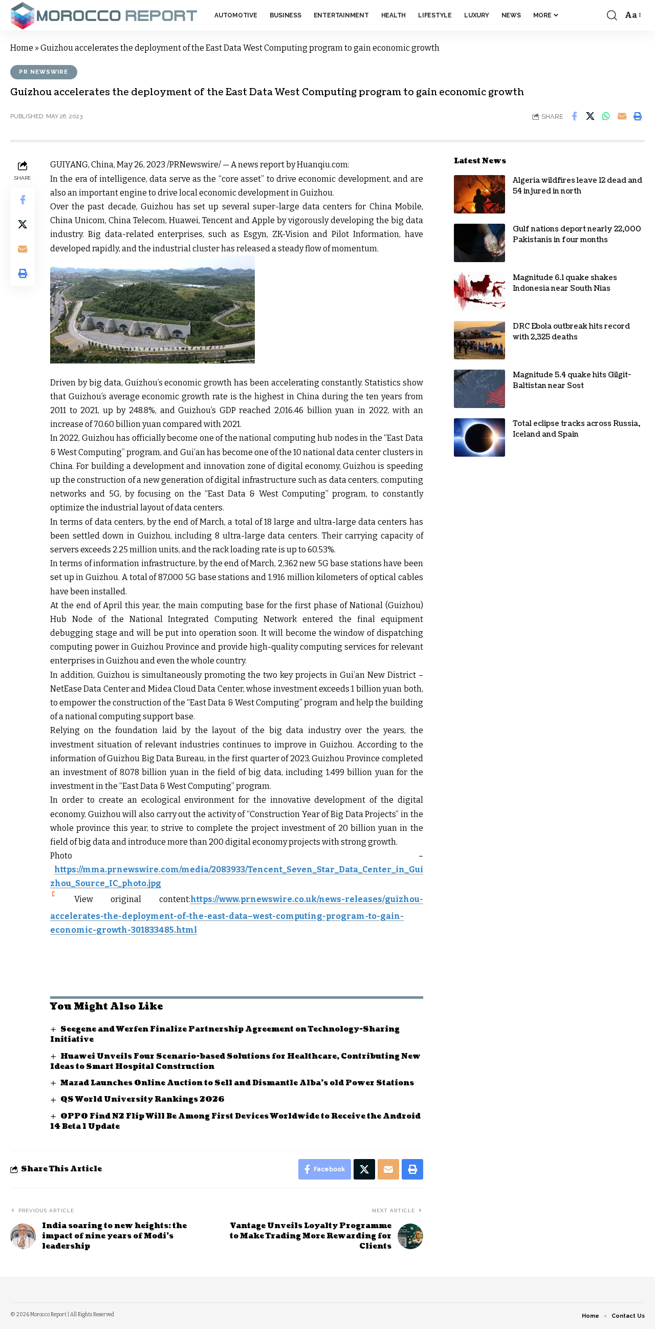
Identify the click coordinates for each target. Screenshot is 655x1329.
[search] (612, 15)
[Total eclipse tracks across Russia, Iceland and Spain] (479, 437)
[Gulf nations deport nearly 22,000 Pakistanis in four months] (479, 243)
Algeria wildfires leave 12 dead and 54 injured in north (577, 186)
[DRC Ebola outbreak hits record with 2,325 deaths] (479, 340)
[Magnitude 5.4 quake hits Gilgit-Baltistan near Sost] (479, 389)
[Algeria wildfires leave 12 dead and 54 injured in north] (479, 194)
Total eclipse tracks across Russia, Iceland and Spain (576, 429)
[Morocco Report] (104, 15)
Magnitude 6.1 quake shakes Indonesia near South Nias (565, 283)
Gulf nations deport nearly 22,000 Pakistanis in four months (577, 234)
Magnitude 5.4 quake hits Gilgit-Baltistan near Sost (572, 380)
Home (21, 48)
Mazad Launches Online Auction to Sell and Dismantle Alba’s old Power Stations (237, 1083)
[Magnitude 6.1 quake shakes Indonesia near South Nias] (479, 291)
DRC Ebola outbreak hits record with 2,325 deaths (571, 331)
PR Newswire (43, 71)
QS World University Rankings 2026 (142, 1099)
